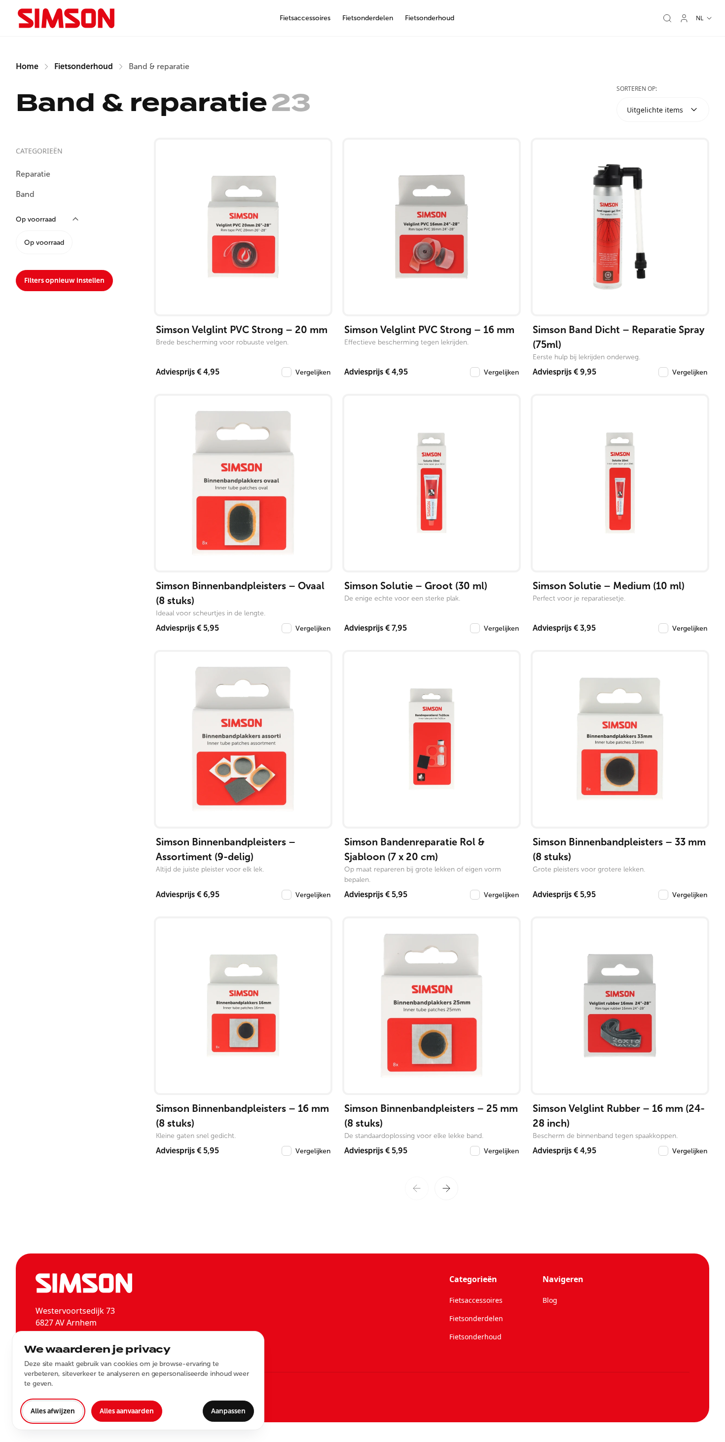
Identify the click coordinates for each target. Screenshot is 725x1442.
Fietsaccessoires (305, 18)
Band (25, 194)
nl (699, 18)
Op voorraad (44, 242)
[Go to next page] (446, 1188)
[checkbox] (286, 372)
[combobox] (662, 109)
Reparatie (33, 174)
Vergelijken (312, 372)
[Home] (66, 18)
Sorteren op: (636, 88)
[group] (75, 242)
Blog (550, 1300)
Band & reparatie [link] (159, 66)
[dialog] (138, 1380)
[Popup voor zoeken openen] (667, 18)
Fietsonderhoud (429, 18)
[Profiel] (684, 18)
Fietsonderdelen (367, 18)
